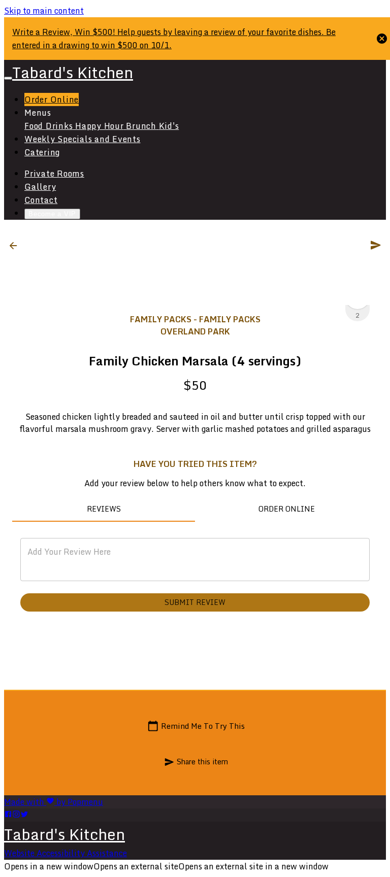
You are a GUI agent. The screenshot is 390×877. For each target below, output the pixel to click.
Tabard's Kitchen (64, 834)
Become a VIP (52, 214)
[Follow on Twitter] (24, 815)
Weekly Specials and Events (82, 139)
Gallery (40, 186)
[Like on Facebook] (8, 815)
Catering (42, 152)
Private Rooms (54, 173)
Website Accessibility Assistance (65, 853)
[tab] (103, 509)
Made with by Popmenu (53, 801)
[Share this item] (376, 245)
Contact (40, 200)
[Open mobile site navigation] (8, 78)
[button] (16, 245)
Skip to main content (44, 10)
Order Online (51, 99)
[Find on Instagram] (16, 815)
